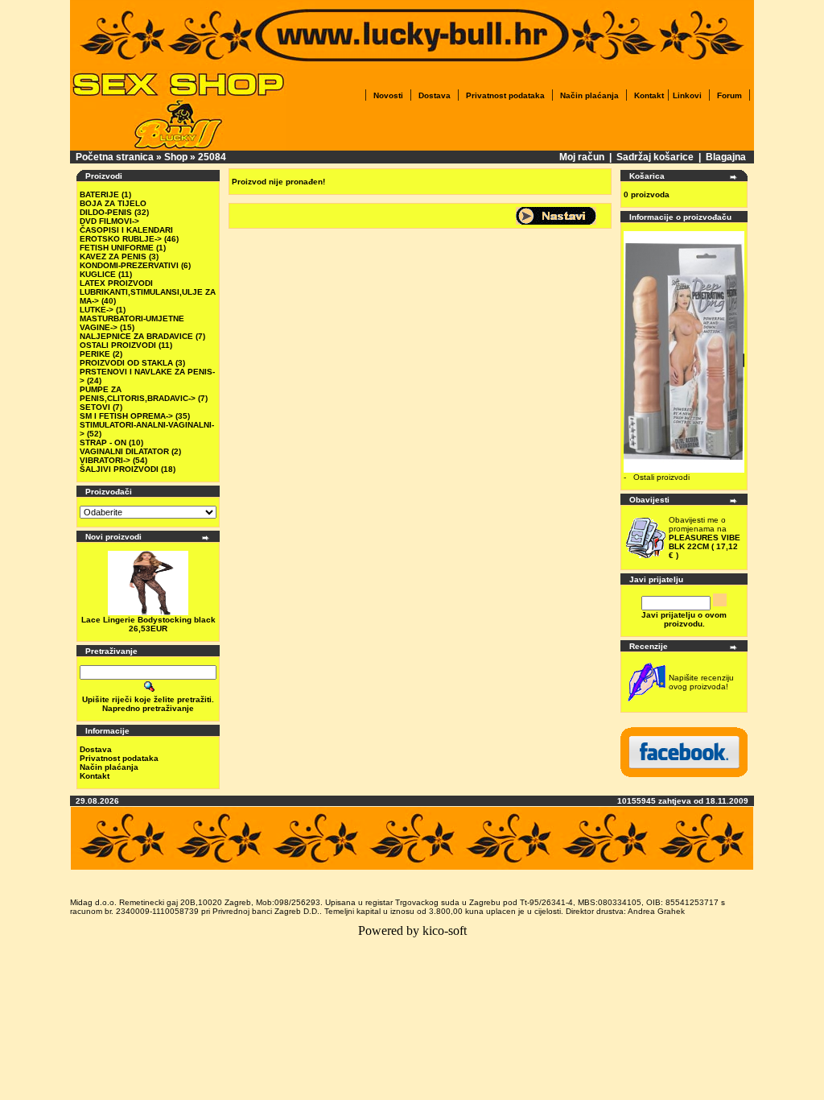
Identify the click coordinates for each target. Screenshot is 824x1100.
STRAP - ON (103, 442)
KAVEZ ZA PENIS (113, 256)
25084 (212, 157)
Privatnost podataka (505, 95)
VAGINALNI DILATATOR (124, 451)
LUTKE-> (96, 309)
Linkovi (687, 95)
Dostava (434, 95)
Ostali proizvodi (661, 477)
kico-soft (444, 930)
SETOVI (95, 407)
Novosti (388, 95)
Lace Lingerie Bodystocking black (148, 619)
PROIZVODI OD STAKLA (126, 362)
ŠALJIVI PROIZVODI (119, 469)
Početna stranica (115, 157)
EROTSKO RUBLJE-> (121, 238)
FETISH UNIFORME (117, 247)
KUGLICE (98, 274)
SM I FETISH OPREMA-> (126, 415)
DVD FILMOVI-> (109, 221)
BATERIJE (99, 194)
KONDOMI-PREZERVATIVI (129, 265)
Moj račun (581, 157)
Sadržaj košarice (655, 157)
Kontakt (649, 95)
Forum (729, 95)
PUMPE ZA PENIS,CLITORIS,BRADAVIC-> (138, 394)
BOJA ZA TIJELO (113, 203)
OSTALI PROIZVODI (118, 345)
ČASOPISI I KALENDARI (126, 229)
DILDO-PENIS (106, 212)
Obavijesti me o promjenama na (704, 537)
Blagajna (726, 157)
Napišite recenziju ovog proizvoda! (701, 682)
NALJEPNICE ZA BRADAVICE (136, 336)
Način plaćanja (589, 95)
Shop (175, 157)
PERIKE (95, 353)
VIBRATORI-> (105, 460)
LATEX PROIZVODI (116, 283)
